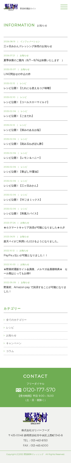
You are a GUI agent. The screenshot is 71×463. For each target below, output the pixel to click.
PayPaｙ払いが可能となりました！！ (26, 255)
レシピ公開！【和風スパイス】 (21, 213)
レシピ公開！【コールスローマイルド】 (27, 102)
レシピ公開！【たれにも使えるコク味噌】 (28, 88)
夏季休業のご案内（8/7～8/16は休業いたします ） (34, 60)
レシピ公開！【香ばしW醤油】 (22, 171)
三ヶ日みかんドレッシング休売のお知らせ (28, 46)
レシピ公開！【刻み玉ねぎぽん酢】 (24, 143)
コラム (10, 351)
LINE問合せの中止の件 (17, 74)
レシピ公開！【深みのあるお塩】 (23, 130)
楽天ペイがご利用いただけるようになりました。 (32, 241)
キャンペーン (13, 343)
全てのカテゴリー (16, 319)
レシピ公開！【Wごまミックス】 (23, 199)
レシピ (10, 327)
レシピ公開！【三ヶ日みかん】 (21, 185)
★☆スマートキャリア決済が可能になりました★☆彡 (34, 227)
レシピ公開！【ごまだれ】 (19, 116)
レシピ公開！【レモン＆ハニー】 (23, 157)
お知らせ (11, 335)
